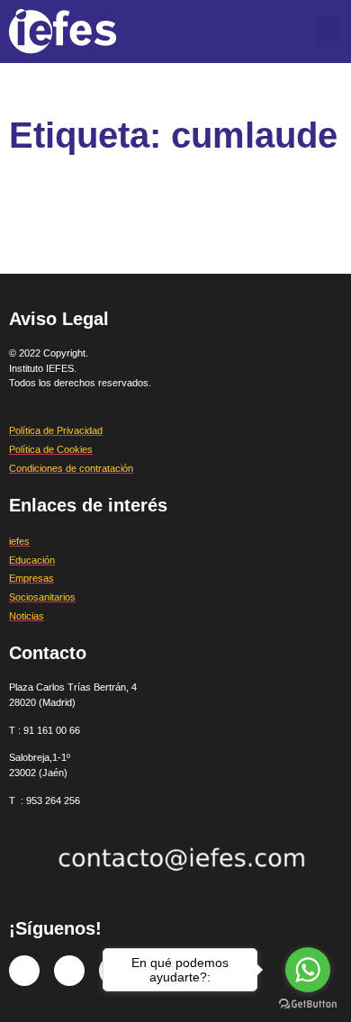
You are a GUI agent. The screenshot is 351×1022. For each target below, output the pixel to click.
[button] (329, 32)
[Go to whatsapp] (307, 969)
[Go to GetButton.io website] (308, 1004)
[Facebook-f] (24, 970)
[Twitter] (69, 970)
